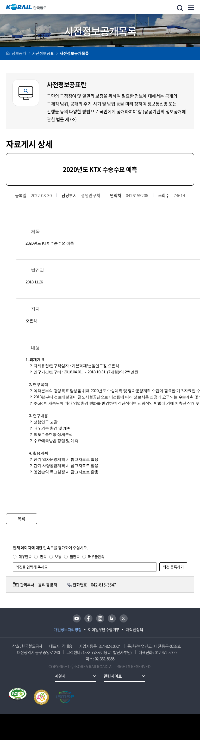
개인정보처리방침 (68, 629)
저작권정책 (134, 629)
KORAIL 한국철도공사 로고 (26, 7)
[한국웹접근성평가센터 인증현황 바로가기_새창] (18, 697)
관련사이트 (113, 676)
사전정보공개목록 (74, 53)
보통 (58, 556)
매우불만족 (96, 556)
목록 (21, 519)
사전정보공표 (43, 53)
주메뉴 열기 (191, 7)
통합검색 (180, 8)
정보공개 (19, 53)
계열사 (60, 676)
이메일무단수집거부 (104, 629)
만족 (43, 556)
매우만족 (25, 556)
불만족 (75, 556)
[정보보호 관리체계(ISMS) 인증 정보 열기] (65, 697)
